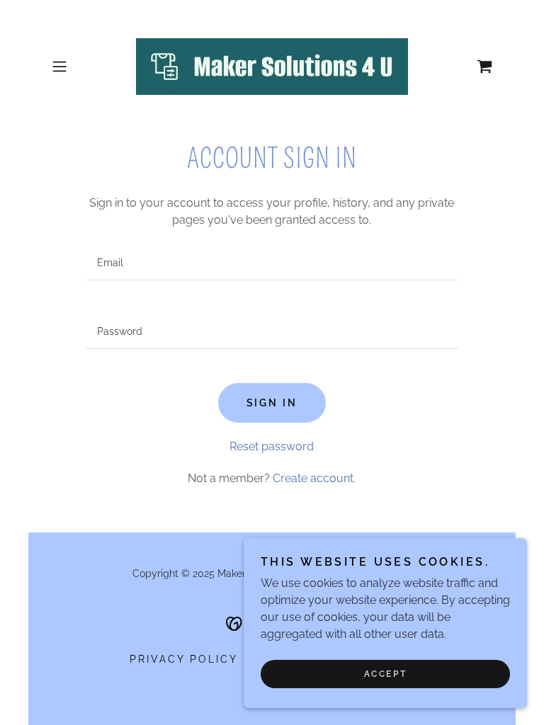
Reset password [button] (272, 446)
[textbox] (272, 263)
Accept (385, 674)
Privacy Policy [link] (184, 659)
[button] (79, 66)
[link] (272, 66)
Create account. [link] (314, 478)
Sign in (272, 403)
